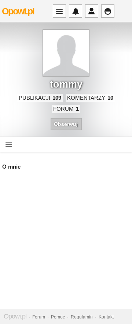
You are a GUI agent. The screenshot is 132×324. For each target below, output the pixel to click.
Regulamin (82, 317)
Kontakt (106, 317)
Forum (38, 317)
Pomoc (58, 317)
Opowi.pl (18, 11)
